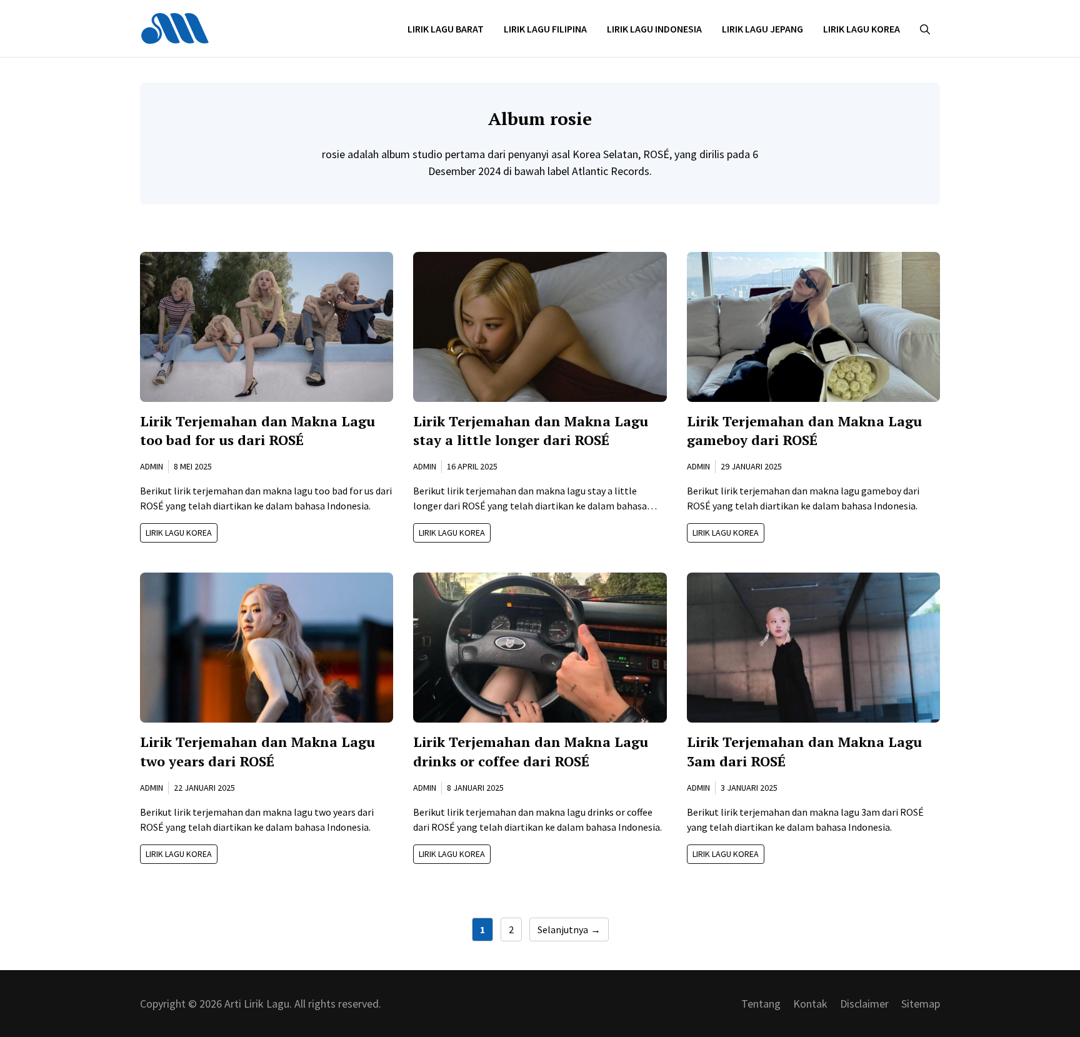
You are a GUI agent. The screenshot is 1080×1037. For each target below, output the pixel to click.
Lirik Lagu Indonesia (654, 29)
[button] (925, 28)
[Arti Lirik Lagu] (175, 27)
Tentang (761, 1003)
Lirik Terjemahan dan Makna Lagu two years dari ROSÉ (257, 751)
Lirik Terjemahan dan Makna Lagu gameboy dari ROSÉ (804, 430)
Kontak (810, 1003)
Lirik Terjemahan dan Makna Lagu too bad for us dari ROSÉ (257, 430)
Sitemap (920, 1003)
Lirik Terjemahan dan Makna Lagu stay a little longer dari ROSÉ (530, 430)
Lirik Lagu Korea (861, 29)
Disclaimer (864, 1003)
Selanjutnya (569, 929)
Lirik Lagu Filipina (545, 29)
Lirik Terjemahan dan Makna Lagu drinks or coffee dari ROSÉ (530, 751)
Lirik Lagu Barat (446, 29)
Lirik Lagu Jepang (762, 29)
